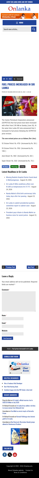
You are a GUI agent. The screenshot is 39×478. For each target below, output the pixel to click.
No (14, 79)
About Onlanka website (16, 470)
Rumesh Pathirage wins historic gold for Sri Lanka (18, 417)
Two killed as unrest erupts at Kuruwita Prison (18, 412)
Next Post (31, 267)
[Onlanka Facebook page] (4, 453)
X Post (22, 167)
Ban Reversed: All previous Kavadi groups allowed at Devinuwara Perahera (18, 423)
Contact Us (29, 470)
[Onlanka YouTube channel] (15, 453)
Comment (19, 79)
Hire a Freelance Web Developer (13, 383)
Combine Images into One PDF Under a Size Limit (18, 390)
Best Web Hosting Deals (11, 386)
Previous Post (10, 267)
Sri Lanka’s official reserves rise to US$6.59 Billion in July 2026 (17, 401)
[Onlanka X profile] (10, 453)
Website (4, 330)
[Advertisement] (19, 54)
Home (9, 349)
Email (4, 323)
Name (4, 315)
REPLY (34, 167)
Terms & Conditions (20, 472)
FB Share (5, 167)
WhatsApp (14, 167)
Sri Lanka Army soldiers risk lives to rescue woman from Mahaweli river (18, 406)
